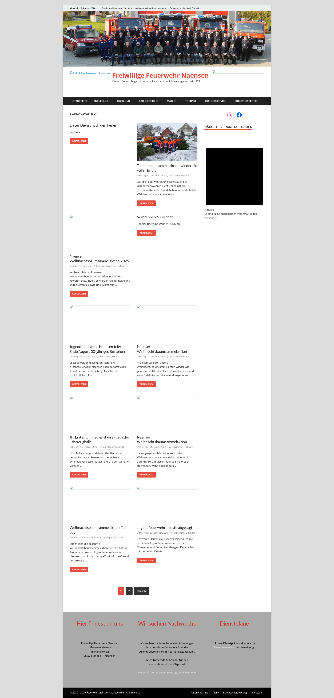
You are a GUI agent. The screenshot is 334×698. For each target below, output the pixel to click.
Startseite (80, 101)
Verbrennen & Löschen (155, 217)
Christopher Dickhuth (179, 176)
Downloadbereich (225, 647)
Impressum (257, 693)
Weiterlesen (79, 141)
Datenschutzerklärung (235, 693)
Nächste (142, 591)
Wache (171, 101)
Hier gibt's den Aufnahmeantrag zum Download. (166, 672)
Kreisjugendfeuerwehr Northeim (116, 8)
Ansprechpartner (200, 693)
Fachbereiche (148, 101)
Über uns (123, 101)
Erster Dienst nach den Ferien (93, 125)
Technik (190, 101)
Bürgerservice (215, 101)
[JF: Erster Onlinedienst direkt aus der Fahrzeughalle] (100, 414)
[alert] (234, 180)
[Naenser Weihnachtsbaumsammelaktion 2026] (100, 233)
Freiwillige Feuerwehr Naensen (160, 75)
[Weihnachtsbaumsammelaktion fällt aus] (100, 505)
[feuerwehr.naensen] (230, 115)
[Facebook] (239, 115)
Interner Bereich (247, 101)
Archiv (216, 693)
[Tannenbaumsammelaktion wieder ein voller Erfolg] (167, 142)
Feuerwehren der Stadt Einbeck (184, 8)
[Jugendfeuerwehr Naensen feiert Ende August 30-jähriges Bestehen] (100, 324)
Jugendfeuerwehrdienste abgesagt (164, 528)
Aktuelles (100, 101)
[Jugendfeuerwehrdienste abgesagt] (167, 505)
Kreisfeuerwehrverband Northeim (150, 8)
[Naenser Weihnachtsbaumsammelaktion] (167, 324)
